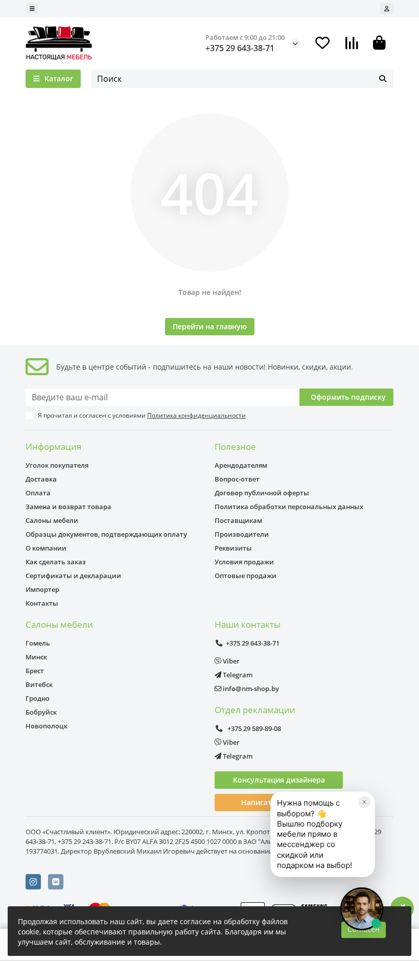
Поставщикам (238, 520)
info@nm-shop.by (250, 688)
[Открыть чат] (361, 908)
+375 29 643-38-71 (239, 48)
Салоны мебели (52, 520)
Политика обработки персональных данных (289, 506)
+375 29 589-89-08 (253, 728)
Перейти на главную (210, 326)
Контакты (42, 603)
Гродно (38, 698)
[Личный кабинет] (386, 8)
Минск (36, 656)
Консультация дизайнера (279, 780)
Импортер (42, 589)
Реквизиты (233, 548)
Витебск (39, 684)
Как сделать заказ (56, 561)
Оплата (38, 492)
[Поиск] (383, 78)
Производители (242, 534)
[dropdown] (32, 8)
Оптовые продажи (245, 575)
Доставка (41, 479)
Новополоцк (46, 725)
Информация (53, 446)
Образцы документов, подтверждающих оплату (106, 534)
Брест (35, 670)
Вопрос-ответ (237, 479)
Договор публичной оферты (262, 492)
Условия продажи (244, 561)
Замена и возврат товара (68, 506)
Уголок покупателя (57, 465)
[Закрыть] (364, 802)
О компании (46, 548)
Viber (230, 661)
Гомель (38, 643)
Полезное (235, 446)
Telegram (236, 674)
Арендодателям (241, 465)
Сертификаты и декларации (73, 575)
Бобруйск (41, 712)
